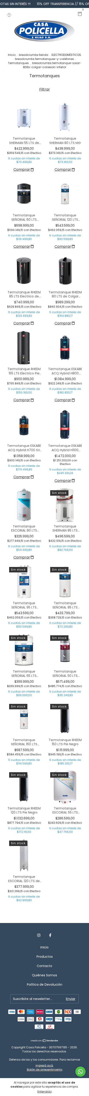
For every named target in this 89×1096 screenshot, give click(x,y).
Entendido (44, 1092)
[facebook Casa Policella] (50, 935)
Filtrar (44, 89)
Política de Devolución (44, 984)
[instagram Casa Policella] (39, 935)
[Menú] (10, 14)
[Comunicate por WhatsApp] (80, 1071)
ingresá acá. (45, 1065)
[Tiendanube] (44, 1040)
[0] (79, 14)
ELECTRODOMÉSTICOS (66, 55)
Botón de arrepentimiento (44, 1069)
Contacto (44, 966)
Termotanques (18, 63)
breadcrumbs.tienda (33, 55)
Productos (45, 956)
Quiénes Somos (44, 975)
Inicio (12, 55)
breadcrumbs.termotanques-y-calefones (44, 59)
